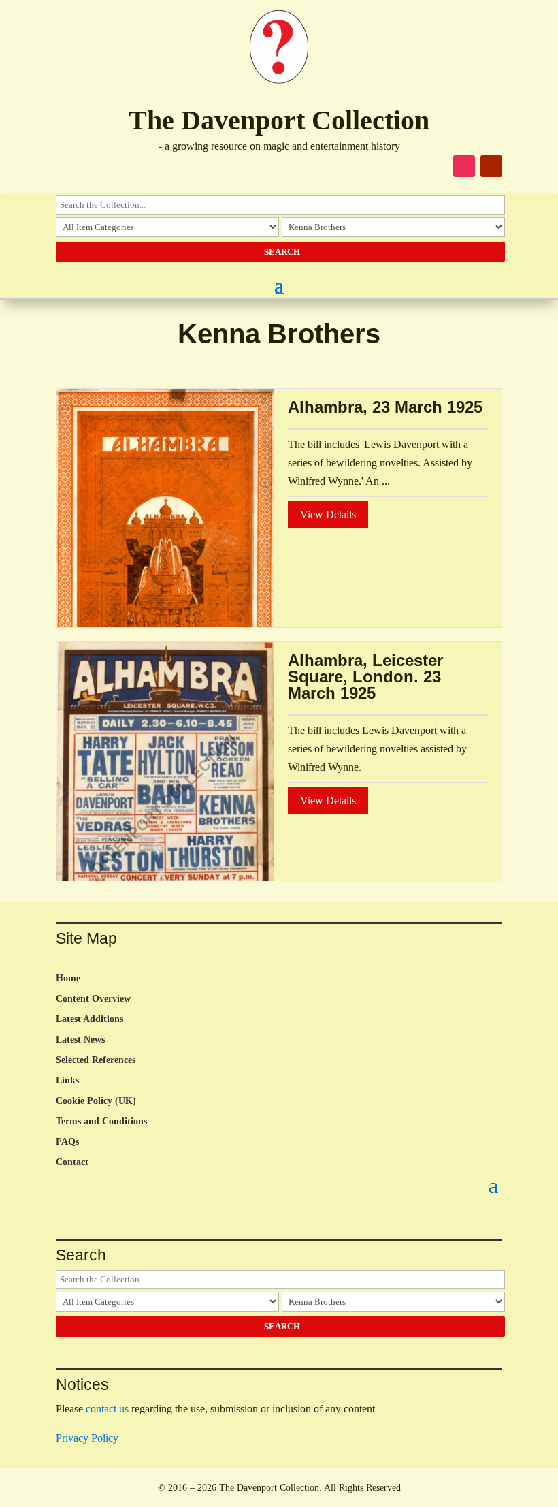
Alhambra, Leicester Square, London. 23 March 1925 (365, 676)
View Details (328, 514)
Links (67, 1080)
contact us (107, 1408)
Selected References (95, 1060)
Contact (72, 1162)
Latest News (80, 1040)
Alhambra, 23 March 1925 (385, 407)
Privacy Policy (87, 1438)
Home (68, 978)
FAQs (67, 1142)
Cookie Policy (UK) (96, 1101)
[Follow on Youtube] (491, 166)
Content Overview (93, 999)
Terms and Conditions (101, 1121)
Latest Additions (89, 1019)
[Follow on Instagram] (464, 166)
